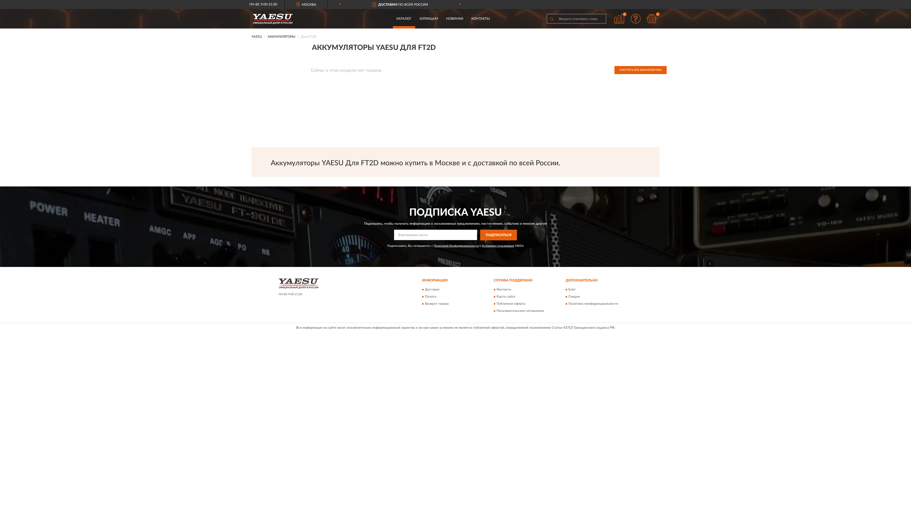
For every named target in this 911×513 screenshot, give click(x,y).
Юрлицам (429, 18)
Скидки (574, 297)
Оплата (430, 297)
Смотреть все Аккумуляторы (640, 70)
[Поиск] (551, 19)
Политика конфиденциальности (593, 304)
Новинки (454, 18)
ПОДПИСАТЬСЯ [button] (498, 235)
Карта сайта (506, 297)
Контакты (480, 18)
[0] (651, 19)
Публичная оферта (511, 304)
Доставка (432, 289)
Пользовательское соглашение (520, 311)
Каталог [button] (404, 18)
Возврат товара (437, 304)
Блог (572, 289)
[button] (636, 19)
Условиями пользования (498, 245)
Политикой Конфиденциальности (456, 245)
